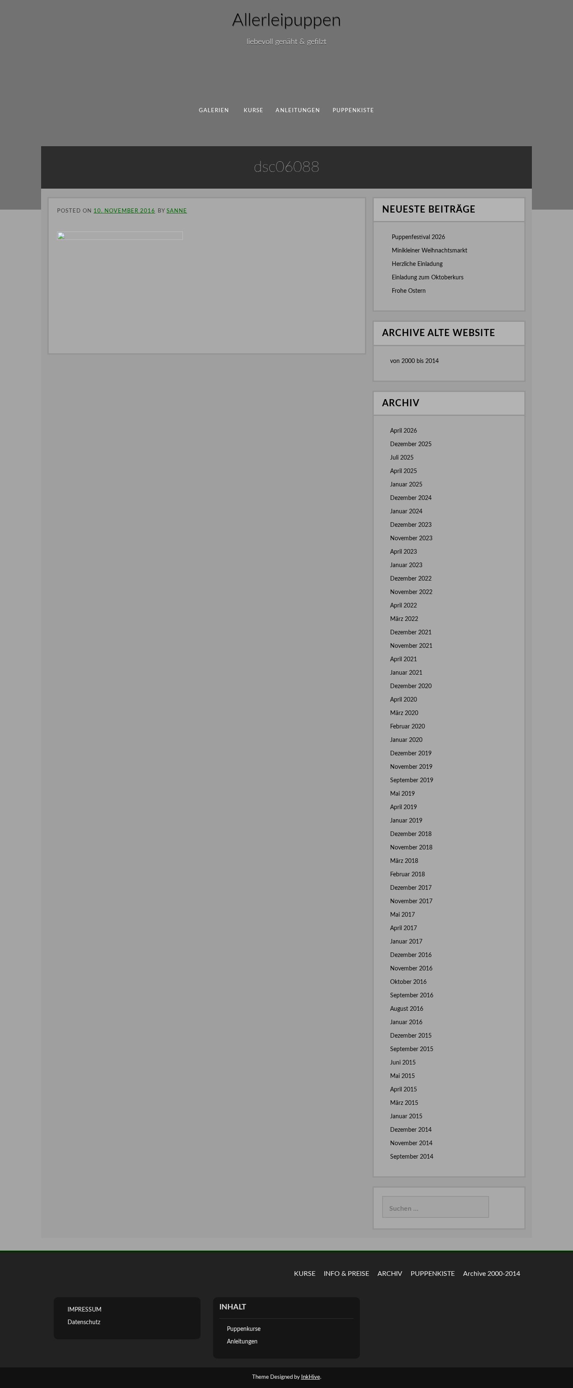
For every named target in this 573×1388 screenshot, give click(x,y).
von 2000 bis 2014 (414, 361)
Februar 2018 (407, 875)
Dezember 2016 (411, 955)
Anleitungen (298, 110)
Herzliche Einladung (417, 264)
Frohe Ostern (409, 291)
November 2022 (411, 592)
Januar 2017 (406, 942)
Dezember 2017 (411, 888)
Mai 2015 (402, 1076)
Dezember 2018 (411, 834)
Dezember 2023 (411, 525)
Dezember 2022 (411, 579)
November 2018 (411, 848)
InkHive (310, 1377)
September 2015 (411, 1049)
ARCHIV (390, 1273)
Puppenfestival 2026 (418, 237)
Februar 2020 (407, 727)
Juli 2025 (402, 458)
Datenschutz (84, 1322)
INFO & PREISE (346, 1273)
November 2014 (411, 1143)
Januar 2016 (406, 1022)
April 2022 (403, 606)
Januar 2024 (406, 512)
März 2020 (404, 713)
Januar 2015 (406, 1117)
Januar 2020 (406, 740)
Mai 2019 (402, 794)
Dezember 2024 (411, 498)
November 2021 (411, 646)
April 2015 (403, 1090)
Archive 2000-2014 (491, 1273)
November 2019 (411, 767)
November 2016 (411, 969)
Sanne (177, 211)
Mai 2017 (402, 915)
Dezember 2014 (411, 1130)
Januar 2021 (406, 673)
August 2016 (406, 1009)
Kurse (253, 110)
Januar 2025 (406, 485)
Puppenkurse (243, 1329)
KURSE (304, 1273)
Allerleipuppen (286, 20)
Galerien (214, 110)
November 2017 (411, 901)
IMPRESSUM (85, 1310)
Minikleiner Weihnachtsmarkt (429, 251)
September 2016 (411, 996)
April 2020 (403, 700)
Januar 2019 (406, 821)
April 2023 (403, 552)
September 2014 (411, 1157)
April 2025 (403, 471)
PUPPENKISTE (354, 110)
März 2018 (404, 861)
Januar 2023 (406, 565)
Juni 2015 (403, 1063)
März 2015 (404, 1103)
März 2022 (404, 619)
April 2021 (403, 659)
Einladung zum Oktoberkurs (428, 278)
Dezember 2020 (411, 686)
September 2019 (411, 780)
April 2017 (403, 928)
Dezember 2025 (411, 444)
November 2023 (411, 539)
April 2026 (403, 431)
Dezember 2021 (411, 633)
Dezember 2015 (411, 1036)
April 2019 (403, 807)
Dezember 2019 (411, 754)
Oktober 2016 (408, 982)
